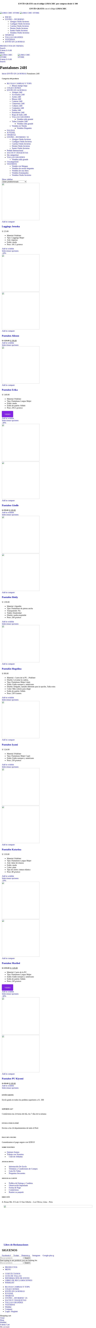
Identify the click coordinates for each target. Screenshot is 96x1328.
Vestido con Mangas (20, 166)
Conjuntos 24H (18, 108)
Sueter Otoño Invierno (19, 30)
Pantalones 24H (18, 112)
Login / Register (11, 1311)
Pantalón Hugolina (12, 668)
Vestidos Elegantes (24, 128)
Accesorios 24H (18, 95)
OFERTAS (11, 135)
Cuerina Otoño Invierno (19, 26)
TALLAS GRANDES (21, 117)
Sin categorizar (13, 155)
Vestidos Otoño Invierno (19, 33)
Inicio (4, 74)
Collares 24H (17, 106)
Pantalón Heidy (10, 597)
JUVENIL (11, 133)
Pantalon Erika (10, 389)
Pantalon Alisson (10, 335)
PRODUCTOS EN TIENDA (12, 46)
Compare (8, 1309)
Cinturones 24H (18, 103)
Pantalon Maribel (11, 963)
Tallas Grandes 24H (20, 121)
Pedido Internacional (15, 150)
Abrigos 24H (17, 92)
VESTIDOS (12, 164)
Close (2, 1318)
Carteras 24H (17, 101)
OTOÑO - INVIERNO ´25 (18, 137)
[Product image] (20, 329)
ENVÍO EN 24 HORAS (17, 74)
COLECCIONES (14, 88)
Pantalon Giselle (10, 505)
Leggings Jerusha (11, 226)
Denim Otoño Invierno (19, 28)
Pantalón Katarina (11, 849)
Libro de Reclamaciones (16, 1244)
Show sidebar (7, 179)
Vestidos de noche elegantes (23, 168)
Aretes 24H (16, 97)
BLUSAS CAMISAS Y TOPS (19, 83)
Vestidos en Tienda (19, 126)
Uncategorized (12, 162)
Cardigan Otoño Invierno (20, 24)
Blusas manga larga (19, 86)
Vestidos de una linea (20, 171)
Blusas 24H (16, 99)
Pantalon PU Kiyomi (12, 1078)
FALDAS (11, 130)
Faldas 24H (16, 110)
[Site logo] (10, 13)
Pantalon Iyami (10, 744)
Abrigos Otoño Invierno (19, 21)
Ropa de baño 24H (19, 115)
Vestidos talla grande (25, 119)
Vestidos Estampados (20, 173)
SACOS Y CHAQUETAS (17, 153)
